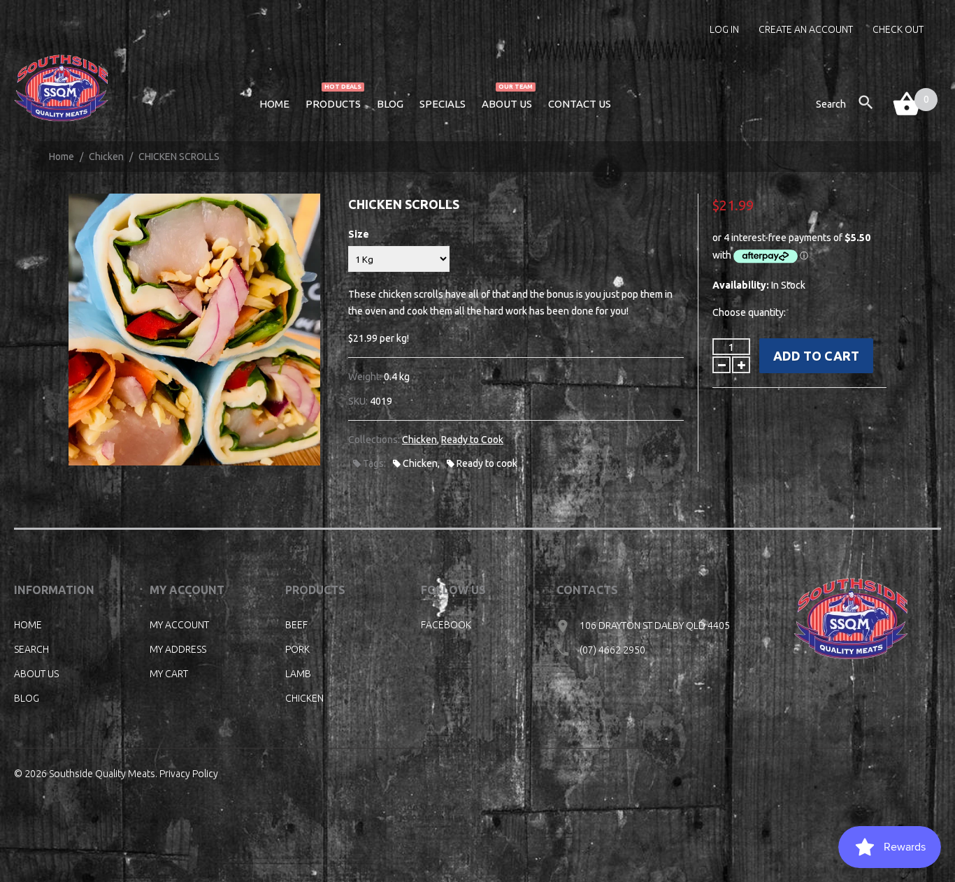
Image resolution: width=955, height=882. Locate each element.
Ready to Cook (472, 439)
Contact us (579, 104)
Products (333, 102)
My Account (179, 624)
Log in (724, 29)
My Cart (169, 673)
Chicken (106, 156)
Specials (442, 104)
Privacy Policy (188, 773)
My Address (178, 649)
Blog (390, 104)
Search (31, 649)
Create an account (806, 29)
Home (274, 104)
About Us (36, 673)
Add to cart (816, 356)
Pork (297, 649)
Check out (898, 29)
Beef (296, 624)
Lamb (298, 673)
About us (507, 102)
